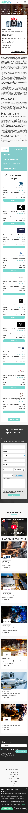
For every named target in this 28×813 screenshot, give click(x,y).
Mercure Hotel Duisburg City (17, 281)
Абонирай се (6, 749)
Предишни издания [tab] (9, 168)
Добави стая (19, 475)
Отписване (16, 749)
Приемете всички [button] (7, 808)
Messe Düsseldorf (7, 42)
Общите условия (17, 491)
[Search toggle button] (21, 2)
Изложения (10, 6)
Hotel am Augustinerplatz (18, 211)
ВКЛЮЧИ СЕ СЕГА (21, 751)
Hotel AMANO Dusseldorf (18, 305)
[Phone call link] (17, 2)
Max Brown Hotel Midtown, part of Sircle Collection (16, 399)
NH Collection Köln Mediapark (16, 375)
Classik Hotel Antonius (18, 328)
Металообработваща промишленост (12, 31)
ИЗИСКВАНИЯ (6, 478)
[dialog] (14, 800)
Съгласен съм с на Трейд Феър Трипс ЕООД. (13, 492)
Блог (14, 783)
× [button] (26, 788)
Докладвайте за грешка (18, 51)
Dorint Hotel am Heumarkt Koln (16, 351)
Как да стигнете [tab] (16, 149)
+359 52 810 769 (14, 772)
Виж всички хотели (14, 419)
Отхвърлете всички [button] (20, 808)
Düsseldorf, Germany (8, 34)
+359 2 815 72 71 (14, 776)
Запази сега (14, 200)
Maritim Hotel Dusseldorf (18, 258)
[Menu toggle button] (25, 2)
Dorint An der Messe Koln (18, 234)
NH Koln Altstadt (20, 188)
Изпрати (14, 495)
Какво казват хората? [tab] (10, 159)
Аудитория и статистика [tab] (11, 164)
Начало (3, 6)
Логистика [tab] (6, 154)
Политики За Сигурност (14, 785)
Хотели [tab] (5, 149)
